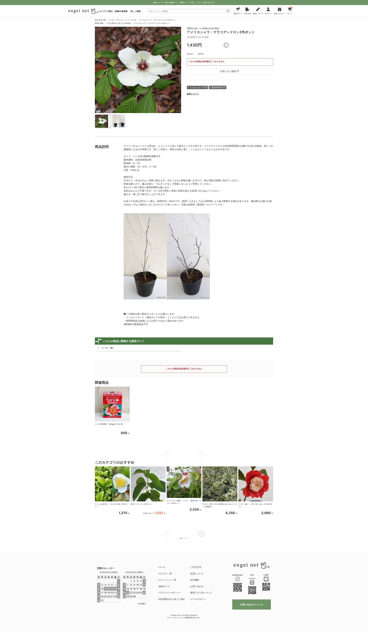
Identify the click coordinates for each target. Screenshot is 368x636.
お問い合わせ (196, 586)
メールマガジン (198, 599)
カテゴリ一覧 (165, 573)
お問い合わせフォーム (251, 604)
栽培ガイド (164, 586)
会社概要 (194, 579)
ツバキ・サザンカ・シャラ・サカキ (122, 20)
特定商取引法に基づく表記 (172, 599)
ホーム (162, 567)
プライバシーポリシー (169, 592)
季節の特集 (99, 23)
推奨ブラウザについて (201, 592)
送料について (193, 94)
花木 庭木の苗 (100, 20)
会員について (196, 573)
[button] (201, 534)
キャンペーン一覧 (167, 579)
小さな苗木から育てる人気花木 (119, 23)
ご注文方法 (195, 567)
